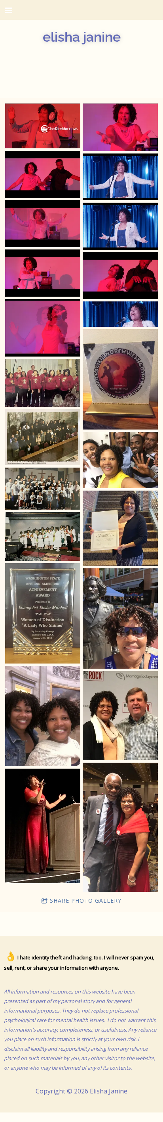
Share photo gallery (85, 900)
